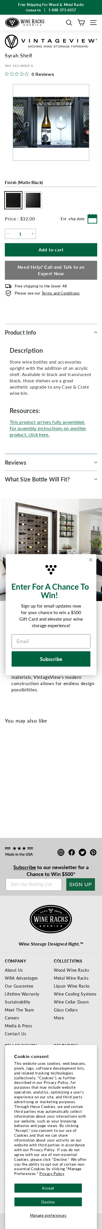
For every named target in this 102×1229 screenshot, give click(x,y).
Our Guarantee (19, 986)
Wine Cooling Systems (75, 994)
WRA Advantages (21, 978)
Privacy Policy (51, 1173)
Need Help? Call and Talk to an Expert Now (51, 270)
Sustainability (17, 1002)
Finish (24, 182)
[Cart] (81, 22)
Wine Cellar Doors (71, 1002)
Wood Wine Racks (71, 970)
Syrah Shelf (18, 805)
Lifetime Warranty (22, 994)
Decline (48, 1202)
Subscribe (24, 867)
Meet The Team (19, 1010)
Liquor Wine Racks (72, 986)
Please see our (47, 293)
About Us (14, 970)
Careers (12, 1018)
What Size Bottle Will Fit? (37, 479)
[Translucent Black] (20, 786)
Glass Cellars (66, 1010)
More (59, 1018)
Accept (48, 1188)
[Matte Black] (11, 786)
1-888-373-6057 (62, 10)
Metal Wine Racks (71, 978)
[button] (69, 22)
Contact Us (15, 1033)
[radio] (12, 200)
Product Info (20, 332)
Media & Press (18, 1025)
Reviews (15, 462)
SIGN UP (80, 884)
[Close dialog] (90, 559)
